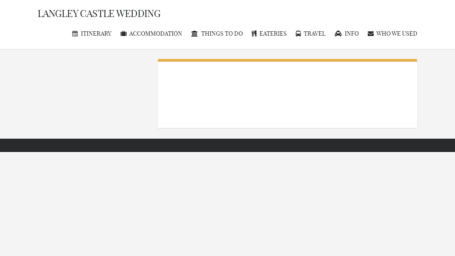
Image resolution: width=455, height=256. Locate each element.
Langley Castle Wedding (99, 13)
